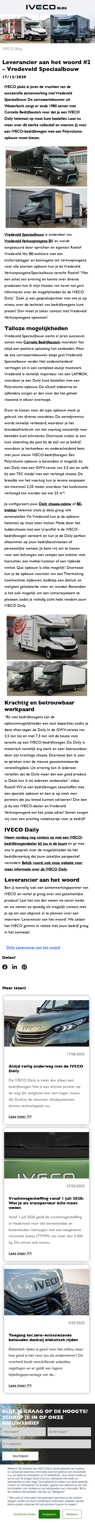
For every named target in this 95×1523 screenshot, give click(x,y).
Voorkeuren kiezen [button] (24, 1514)
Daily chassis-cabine (55, 504)
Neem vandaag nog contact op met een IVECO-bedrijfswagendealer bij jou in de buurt (43, 840)
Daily (10, 947)
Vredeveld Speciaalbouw (24, 234)
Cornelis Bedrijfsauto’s (41, 342)
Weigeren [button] (72, 1514)
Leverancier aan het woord (38, 947)
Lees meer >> (20, 1116)
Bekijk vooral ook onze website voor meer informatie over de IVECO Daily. (43, 866)
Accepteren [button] (49, 1514)
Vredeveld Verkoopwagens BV (28, 241)
